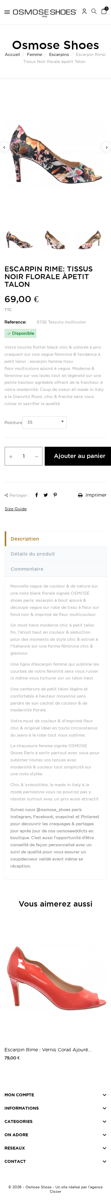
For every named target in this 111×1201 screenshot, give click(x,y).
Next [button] (106, 147)
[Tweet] (46, 495)
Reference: (15, 322)
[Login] (84, 12)
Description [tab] (25, 538)
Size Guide (16, 508)
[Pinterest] (55, 495)
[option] (55, 155)
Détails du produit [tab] (33, 553)
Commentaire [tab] (27, 569)
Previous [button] (4, 147)
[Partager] (36, 495)
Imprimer (95, 495)
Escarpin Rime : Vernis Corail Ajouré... (47, 1049)
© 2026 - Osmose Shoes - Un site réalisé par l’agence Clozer (55, 1189)
